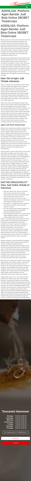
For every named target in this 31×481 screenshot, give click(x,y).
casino (16, 109)
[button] (27, 7)
